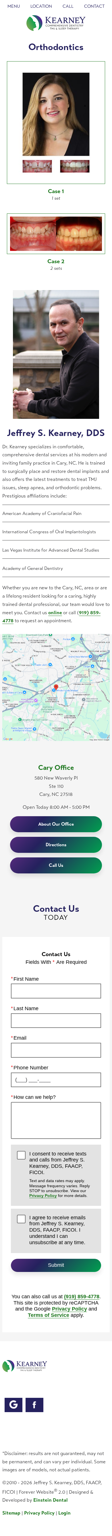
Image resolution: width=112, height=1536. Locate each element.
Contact (94, 6)
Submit (56, 1265)
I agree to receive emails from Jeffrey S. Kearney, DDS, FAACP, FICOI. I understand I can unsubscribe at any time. (57, 1230)
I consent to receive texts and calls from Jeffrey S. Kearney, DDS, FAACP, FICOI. (59, 1174)
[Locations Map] (56, 687)
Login (64, 1513)
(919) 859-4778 (81, 1296)
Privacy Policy (43, 1195)
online (55, 613)
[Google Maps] (13, 1405)
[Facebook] (34, 1405)
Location (41, 6)
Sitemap (11, 1513)
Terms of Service (48, 1315)
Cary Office (56, 767)
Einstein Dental (50, 1500)
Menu (13, 6)
